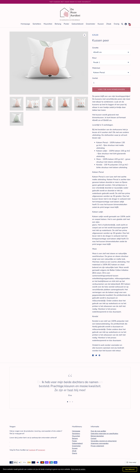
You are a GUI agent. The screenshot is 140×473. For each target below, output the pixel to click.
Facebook (31, 450)
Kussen (101, 24)
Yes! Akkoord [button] (129, 469)
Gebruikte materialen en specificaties (104, 433)
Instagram (41, 450)
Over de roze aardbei (98, 431)
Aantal (95, 78)
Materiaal (96, 68)
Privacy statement (97, 446)
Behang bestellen (97, 436)
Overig (116, 24)
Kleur (94, 58)
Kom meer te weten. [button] (78, 469)
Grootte (95, 48)
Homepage (25, 24)
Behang (58, 24)
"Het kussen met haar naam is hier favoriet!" (70, 2)
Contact (93, 438)
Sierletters (37, 24)
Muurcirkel (48, 24)
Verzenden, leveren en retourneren (104, 441)
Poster (66, 24)
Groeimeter (90, 24)
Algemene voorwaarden (100, 443)
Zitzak (108, 24)
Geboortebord (77, 24)
